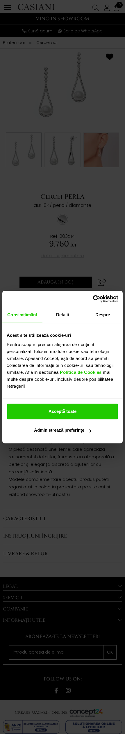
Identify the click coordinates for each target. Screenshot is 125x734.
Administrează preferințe (59, 430)
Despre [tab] (102, 314)
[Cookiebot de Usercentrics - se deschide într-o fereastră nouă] (92, 299)
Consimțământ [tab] (22, 314)
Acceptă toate (62, 411)
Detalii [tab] (62, 314)
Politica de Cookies (80, 372)
